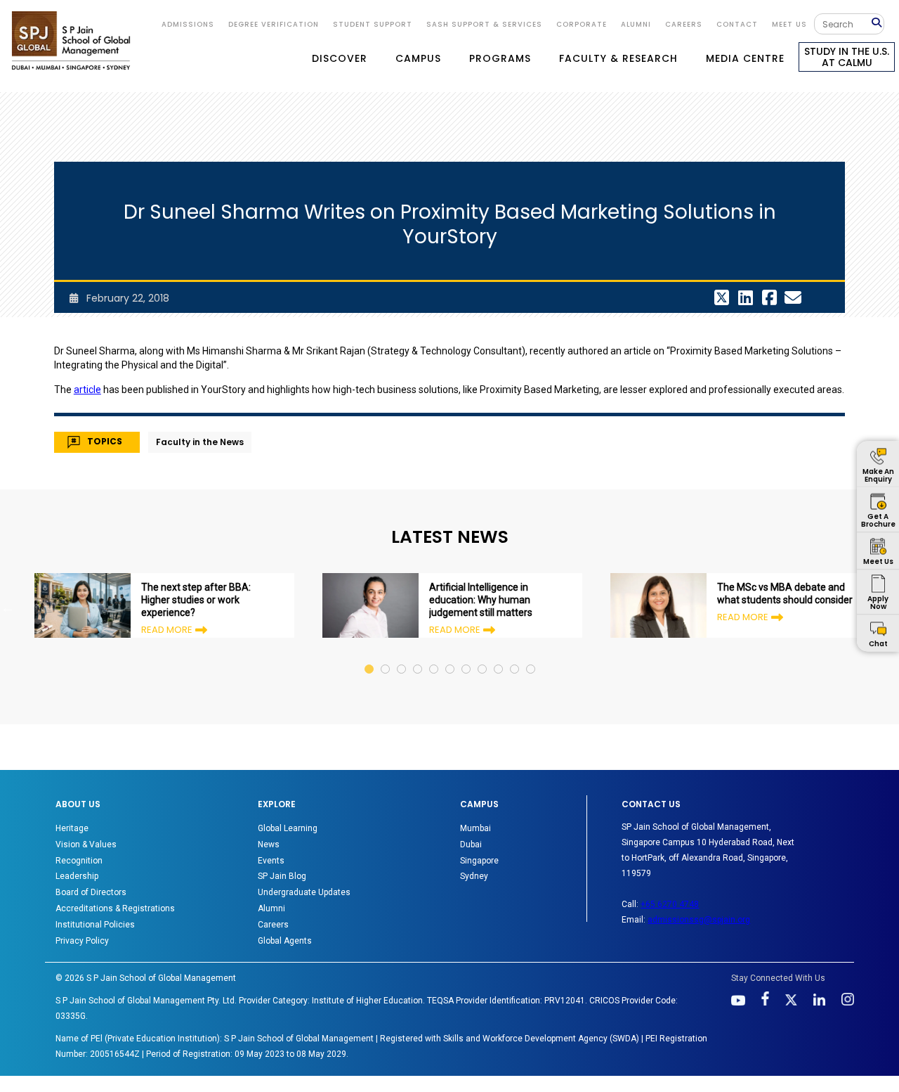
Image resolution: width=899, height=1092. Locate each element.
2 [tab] (386, 655)
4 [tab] (418, 655)
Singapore (479, 861)
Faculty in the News (200, 442)
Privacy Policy (82, 941)
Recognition (79, 861)
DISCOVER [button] (339, 58)
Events (271, 861)
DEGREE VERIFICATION (273, 24)
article (87, 389)
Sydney (474, 876)
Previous (8, 607)
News (269, 844)
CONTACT (737, 24)
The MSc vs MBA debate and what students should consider (785, 593)
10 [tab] (515, 655)
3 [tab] (402, 655)
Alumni (271, 908)
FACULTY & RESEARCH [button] (618, 58)
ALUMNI (636, 24)
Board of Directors (90, 892)
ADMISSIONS (188, 24)
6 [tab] (450, 655)
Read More (166, 629)
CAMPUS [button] (418, 58)
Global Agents (285, 941)
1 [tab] (370, 655)
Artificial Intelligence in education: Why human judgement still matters (480, 600)
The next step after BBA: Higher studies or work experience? (196, 600)
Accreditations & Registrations (115, 908)
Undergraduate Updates (304, 892)
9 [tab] (499, 655)
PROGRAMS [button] (500, 58)
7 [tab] (466, 655)
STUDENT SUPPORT (372, 24)
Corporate (581, 24)
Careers (683, 24)
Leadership (76, 876)
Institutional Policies (95, 925)
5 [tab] (434, 655)
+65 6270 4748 (670, 904)
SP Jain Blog (282, 876)
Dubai (471, 844)
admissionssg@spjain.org (699, 920)
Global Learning (287, 828)
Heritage (71, 828)
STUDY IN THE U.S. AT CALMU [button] (846, 57)
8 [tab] (483, 655)
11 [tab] (531, 655)
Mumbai (475, 828)
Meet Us (789, 24)
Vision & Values (86, 844)
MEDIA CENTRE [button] (745, 58)
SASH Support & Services (484, 24)
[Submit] (877, 23)
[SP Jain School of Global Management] (71, 40)
